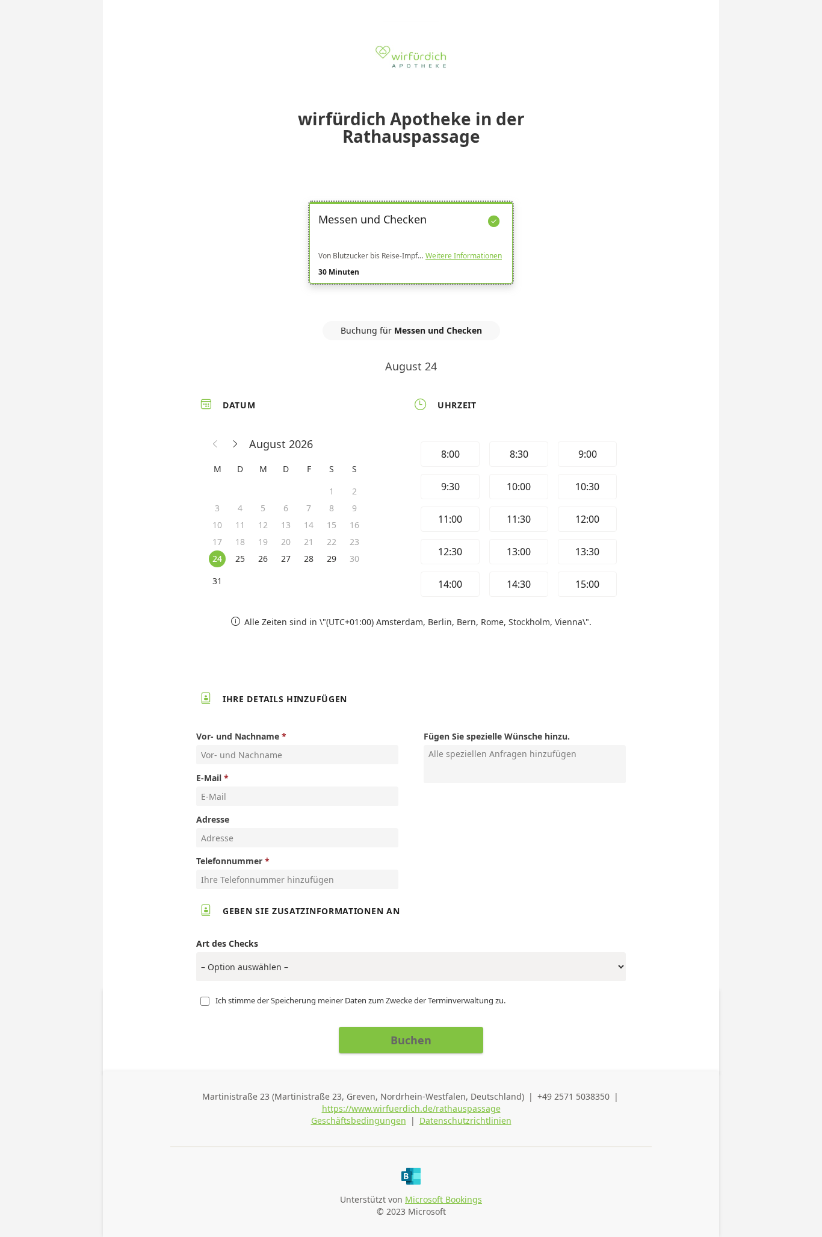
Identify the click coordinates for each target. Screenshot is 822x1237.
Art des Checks (227, 943)
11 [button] (240, 525)
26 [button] (263, 558)
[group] (517, 519)
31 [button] (217, 581)
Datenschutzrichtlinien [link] (465, 1120)
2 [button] (354, 491)
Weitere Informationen (463, 256)
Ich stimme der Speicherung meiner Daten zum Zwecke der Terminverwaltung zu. (360, 1000)
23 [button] (354, 541)
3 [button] (217, 508)
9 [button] (354, 508)
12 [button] (263, 525)
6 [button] (285, 508)
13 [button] (286, 525)
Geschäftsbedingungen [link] (358, 1120)
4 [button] (240, 508)
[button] (215, 444)
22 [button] (331, 541)
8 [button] (331, 508)
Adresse (212, 819)
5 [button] (263, 508)
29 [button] (331, 558)
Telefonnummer (229, 861)
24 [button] (217, 558)
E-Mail (208, 778)
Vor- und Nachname (237, 736)
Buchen (411, 1040)
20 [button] (286, 541)
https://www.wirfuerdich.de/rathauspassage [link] (411, 1108)
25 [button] (240, 558)
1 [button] (331, 491)
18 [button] (240, 541)
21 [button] (309, 541)
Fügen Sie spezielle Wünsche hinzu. (497, 736)
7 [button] (308, 508)
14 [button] (309, 525)
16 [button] (354, 525)
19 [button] (263, 541)
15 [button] (331, 525)
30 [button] (354, 558)
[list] (411, 253)
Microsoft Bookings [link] (443, 1199)
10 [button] (217, 525)
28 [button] (309, 558)
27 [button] (286, 558)
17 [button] (217, 541)
